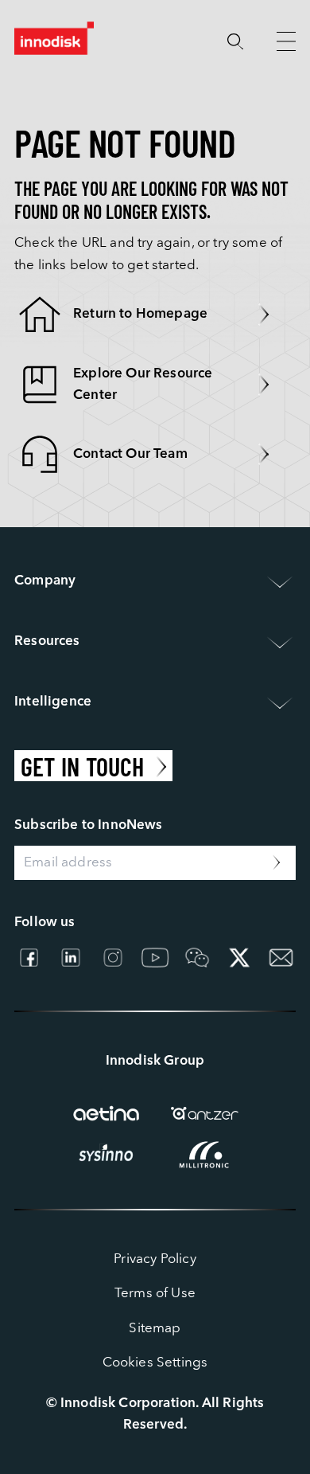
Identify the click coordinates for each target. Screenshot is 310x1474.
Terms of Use (155, 1293)
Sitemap (154, 1328)
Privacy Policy (155, 1259)
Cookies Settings (155, 1363)
